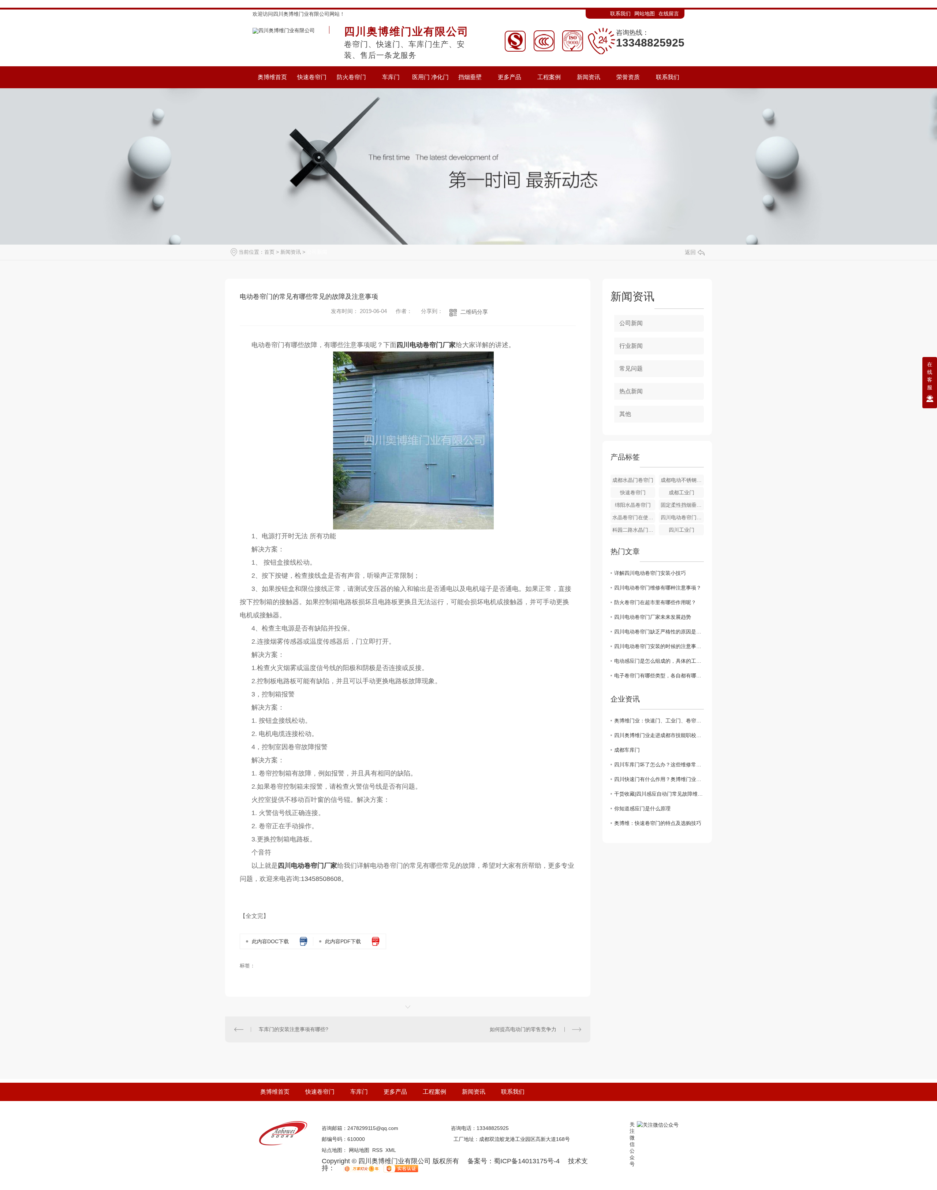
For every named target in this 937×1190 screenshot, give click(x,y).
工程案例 (434, 1092)
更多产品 (395, 1092)
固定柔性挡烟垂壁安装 (682, 505)
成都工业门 (681, 492)
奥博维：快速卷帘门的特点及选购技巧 (657, 823)
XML (390, 1150)
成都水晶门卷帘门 (632, 480)
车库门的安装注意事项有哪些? (293, 1029)
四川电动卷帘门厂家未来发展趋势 (652, 617)
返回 (690, 252)
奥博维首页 (275, 1092)
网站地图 (644, 13)
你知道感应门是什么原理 (642, 808)
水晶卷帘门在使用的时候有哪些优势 (634, 517)
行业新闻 (631, 346)
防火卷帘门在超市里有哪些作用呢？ (655, 602)
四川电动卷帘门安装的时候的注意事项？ (659, 646)
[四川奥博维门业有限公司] (284, 29)
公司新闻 (317, 252)
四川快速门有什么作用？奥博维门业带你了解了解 (659, 779)
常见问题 (631, 368)
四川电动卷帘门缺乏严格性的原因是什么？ (659, 632)
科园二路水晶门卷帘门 (634, 530)
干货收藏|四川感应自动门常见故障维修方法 (659, 794)
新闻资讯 (290, 252)
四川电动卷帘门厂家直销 (682, 517)
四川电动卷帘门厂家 (426, 345)
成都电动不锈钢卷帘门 (682, 480)
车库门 (359, 1092)
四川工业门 (681, 530)
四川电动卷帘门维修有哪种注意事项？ (657, 588)
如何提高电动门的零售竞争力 (523, 1029)
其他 (625, 414)
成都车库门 (627, 750)
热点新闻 (631, 391)
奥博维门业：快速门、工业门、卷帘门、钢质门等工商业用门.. (659, 721)
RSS (377, 1150)
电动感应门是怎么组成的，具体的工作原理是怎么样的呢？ (659, 661)
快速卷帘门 (633, 492)
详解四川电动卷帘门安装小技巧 (650, 573)
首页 (269, 252)
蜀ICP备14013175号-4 (527, 1161)
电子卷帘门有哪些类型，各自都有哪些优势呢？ (659, 675)
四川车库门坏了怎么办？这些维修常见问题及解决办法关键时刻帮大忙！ (659, 764)
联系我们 (620, 13)
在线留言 (668, 13)
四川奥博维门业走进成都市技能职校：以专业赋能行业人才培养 (659, 735)
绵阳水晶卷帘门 (633, 505)
